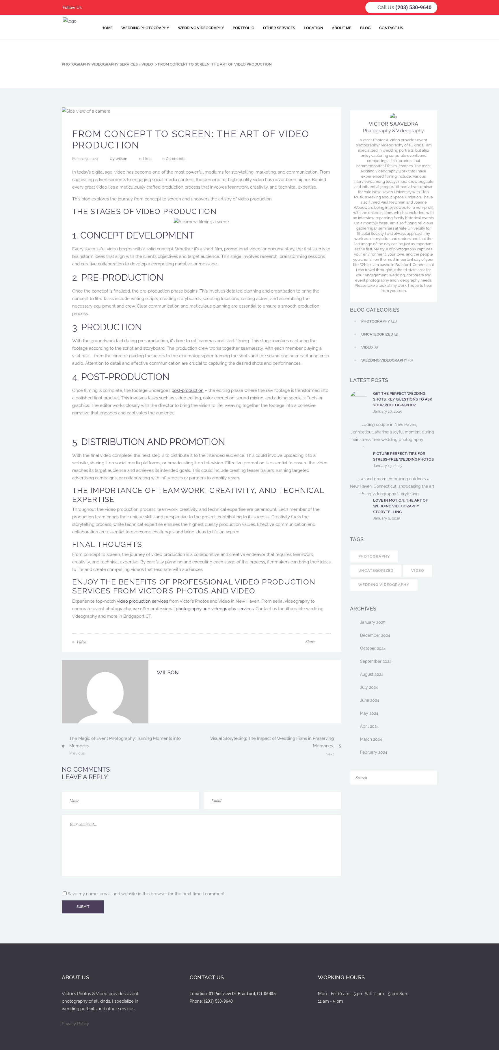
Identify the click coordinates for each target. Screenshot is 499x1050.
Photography (374, 556)
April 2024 (369, 726)
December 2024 (375, 635)
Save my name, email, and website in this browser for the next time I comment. (147, 893)
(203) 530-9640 (413, 7)
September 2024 (376, 661)
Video (147, 64)
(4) (379, 334)
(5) (369, 347)
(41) (379, 321)
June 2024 (369, 700)
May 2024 (369, 713)
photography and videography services (215, 608)
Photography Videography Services (100, 64)
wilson (121, 159)
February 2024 (373, 752)
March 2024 (371, 739)
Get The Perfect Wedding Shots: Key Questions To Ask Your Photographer (402, 399)
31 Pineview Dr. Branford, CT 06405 (242, 993)
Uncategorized (376, 570)
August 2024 (371, 674)
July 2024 (369, 687)
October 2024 (373, 648)
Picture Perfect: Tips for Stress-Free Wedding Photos (403, 456)
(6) (387, 360)
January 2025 (372, 622)
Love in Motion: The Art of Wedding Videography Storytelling (400, 506)
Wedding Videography (383, 584)
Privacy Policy (75, 1023)
